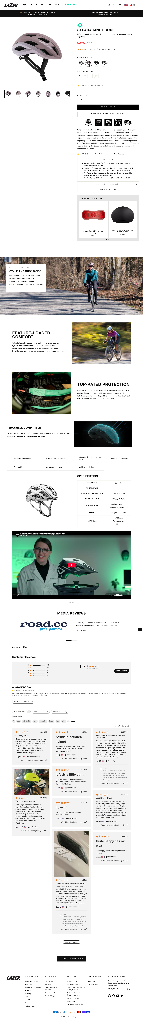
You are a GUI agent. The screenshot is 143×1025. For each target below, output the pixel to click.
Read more (82, 630)
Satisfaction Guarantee (53, 993)
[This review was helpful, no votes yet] (41, 760)
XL (96, 76)
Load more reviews (71, 942)
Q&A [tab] (25, 647)
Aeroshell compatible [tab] (22, 458)
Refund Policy (72, 1001)
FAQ (26, 997)
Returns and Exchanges (33, 987)
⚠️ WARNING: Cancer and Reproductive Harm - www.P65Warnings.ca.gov (101, 154)
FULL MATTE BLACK (96, 63)
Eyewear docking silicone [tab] (56, 458)
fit (13, 721)
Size (84, 71)
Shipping (28, 993)
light (57, 721)
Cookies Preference (74, 984)
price (63, 721)
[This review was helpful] (81, 929)
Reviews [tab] (16, 647)
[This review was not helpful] (125, 825)
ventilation (43, 721)
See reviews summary (107, 49)
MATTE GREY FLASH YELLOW (104, 63)
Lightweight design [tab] (86, 467)
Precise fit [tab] (18, 467)
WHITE (81, 63)
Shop (23, 5)
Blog (49, 5)
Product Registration (52, 996)
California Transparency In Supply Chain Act (76, 989)
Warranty (28, 990)
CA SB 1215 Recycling (75, 1004)
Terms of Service (73, 998)
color (35, 721)
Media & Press (30, 1006)
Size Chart (28, 984)
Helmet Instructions (31, 981)
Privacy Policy (72, 981)
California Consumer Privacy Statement (74, 994)
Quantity (82, 96)
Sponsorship (49, 981)
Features (108, 159)
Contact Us (28, 1003)
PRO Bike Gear (93, 984)
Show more (71, 721)
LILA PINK (88, 63)
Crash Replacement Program (52, 989)
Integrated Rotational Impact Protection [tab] (90, 458)
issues (51, 721)
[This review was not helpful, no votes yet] (45, 760)
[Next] (140, 629)
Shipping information (108, 184)
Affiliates (48, 984)
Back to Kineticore (73, 958)
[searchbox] (19, 711)
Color (85, 57)
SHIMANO (91, 981)
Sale (57, 5)
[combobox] (41, 712)
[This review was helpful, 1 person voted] (41, 831)
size (18, 721)
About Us (28, 1000)
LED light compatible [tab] (119, 458)
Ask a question (108, 189)
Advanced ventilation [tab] (54, 467)
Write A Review (121, 670)
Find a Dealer (36, 5)
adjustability (26, 721)
